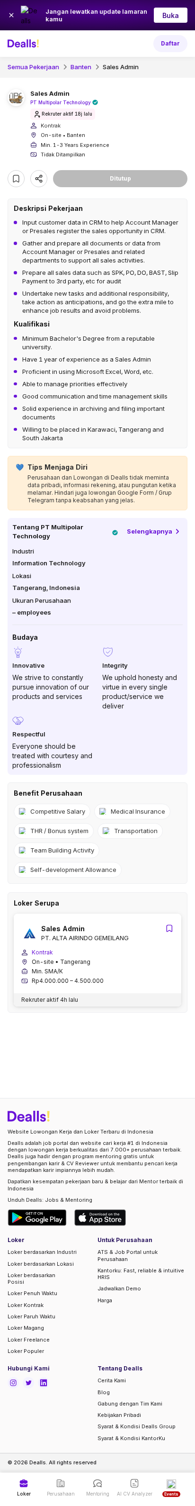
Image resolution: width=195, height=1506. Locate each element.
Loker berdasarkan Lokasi (41, 1264)
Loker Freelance (29, 1339)
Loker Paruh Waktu (31, 1316)
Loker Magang (26, 1328)
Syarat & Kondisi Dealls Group (137, 1426)
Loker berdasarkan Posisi (31, 1278)
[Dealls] (25, 43)
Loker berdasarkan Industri (42, 1252)
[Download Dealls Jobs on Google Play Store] (37, 1217)
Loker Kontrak (26, 1305)
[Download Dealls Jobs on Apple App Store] (100, 1217)
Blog (104, 1392)
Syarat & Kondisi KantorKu (131, 1438)
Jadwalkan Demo (119, 1288)
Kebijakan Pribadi (119, 1415)
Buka (170, 15)
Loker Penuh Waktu (32, 1293)
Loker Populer (26, 1351)
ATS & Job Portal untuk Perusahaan (128, 1255)
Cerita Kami (112, 1380)
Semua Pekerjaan (33, 67)
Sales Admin (121, 67)
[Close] (11, 15)
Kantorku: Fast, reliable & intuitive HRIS (141, 1273)
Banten (81, 67)
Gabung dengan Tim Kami (130, 1403)
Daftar (170, 43)
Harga (105, 1300)
